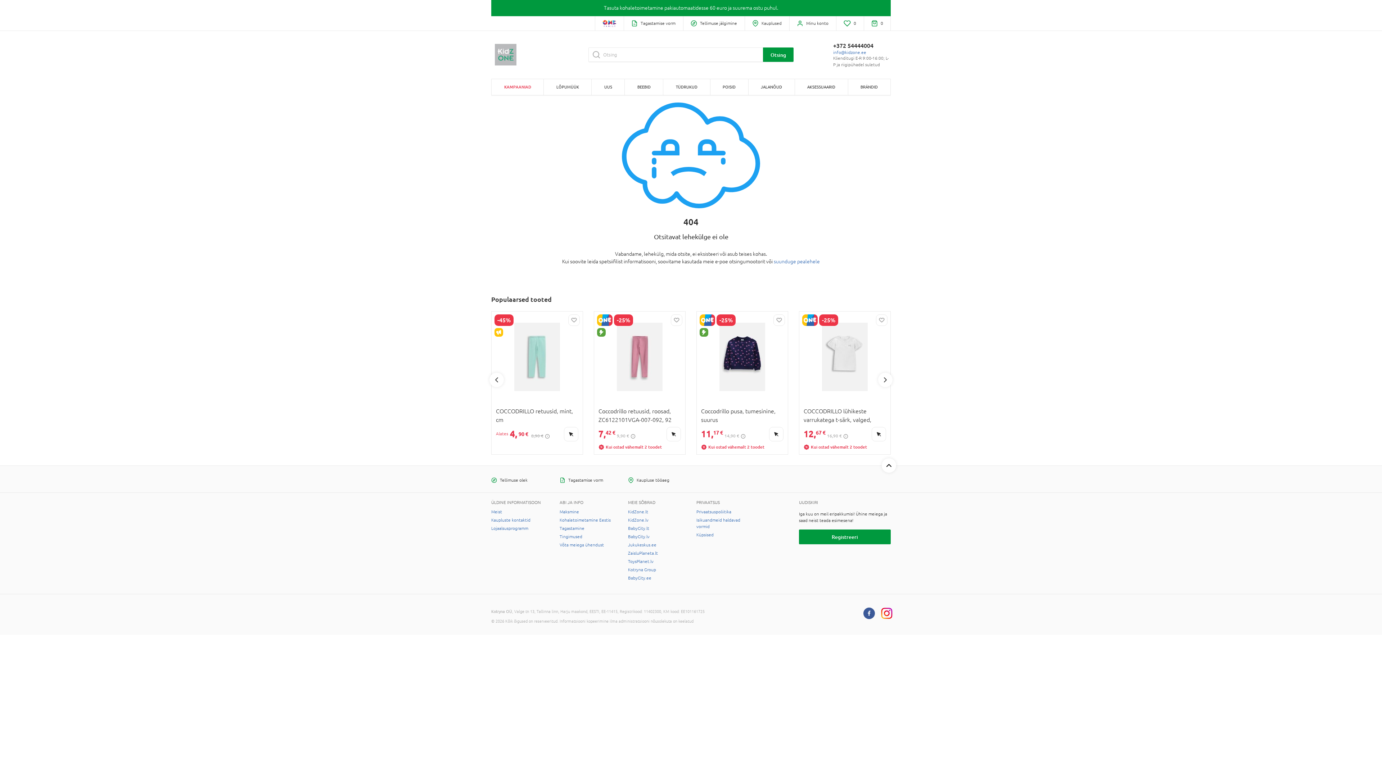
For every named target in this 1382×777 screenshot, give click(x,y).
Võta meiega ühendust (582, 544)
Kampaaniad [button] (517, 87)
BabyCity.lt (638, 528)
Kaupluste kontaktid (510, 520)
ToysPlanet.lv (641, 561)
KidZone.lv (638, 520)
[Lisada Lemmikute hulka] (574, 320)
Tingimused (571, 536)
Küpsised (705, 534)
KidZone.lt (638, 511)
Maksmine (569, 511)
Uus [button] (608, 87)
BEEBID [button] (644, 87)
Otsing (778, 55)
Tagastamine (572, 528)
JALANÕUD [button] (771, 87)
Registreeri (845, 537)
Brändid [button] (869, 87)
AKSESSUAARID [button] (821, 87)
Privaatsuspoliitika (713, 511)
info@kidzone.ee (849, 52)
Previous (496, 380)
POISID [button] (729, 87)
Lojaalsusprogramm (509, 528)
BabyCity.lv (639, 536)
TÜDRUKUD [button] (686, 87)
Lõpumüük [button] (567, 87)
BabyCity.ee (639, 578)
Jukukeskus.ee (642, 544)
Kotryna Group (642, 569)
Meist (496, 511)
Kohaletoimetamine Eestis (585, 520)
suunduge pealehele (797, 261)
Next (885, 380)
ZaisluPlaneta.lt (643, 553)
